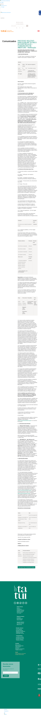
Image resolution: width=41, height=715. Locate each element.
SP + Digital (1, 2)
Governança (19, 609)
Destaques (19, 617)
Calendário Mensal (20, 623)
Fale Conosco (18, 644)
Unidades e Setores (20, 610)
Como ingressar (19, 629)
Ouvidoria (17, 647)
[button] (6, 12)
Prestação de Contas (20, 638)
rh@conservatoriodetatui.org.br (24, 493)
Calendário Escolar (19, 632)
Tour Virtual (19, 613)
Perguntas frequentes (19, 645)
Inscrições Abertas (19, 630)
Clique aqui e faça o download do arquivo (26, 567)
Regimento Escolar (20, 611)
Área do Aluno (19, 619)
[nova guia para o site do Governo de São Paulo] (3, 5)
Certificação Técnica (20, 633)
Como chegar (18, 646)
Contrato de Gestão (20, 637)
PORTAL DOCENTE (20, 22)
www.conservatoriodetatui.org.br (24, 420)
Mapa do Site (19, 624)
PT (19, 27)
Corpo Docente (20, 612)
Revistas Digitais (20, 618)
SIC (4, 712)
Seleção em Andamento (20, 631)
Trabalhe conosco (18, 649)
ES (22, 27)
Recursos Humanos (19, 639)
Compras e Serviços (20, 640)
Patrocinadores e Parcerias (20, 653)
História (18, 608)
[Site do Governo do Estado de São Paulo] (5, 0)
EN (16, 27)
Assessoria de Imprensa (19, 648)
